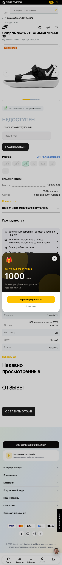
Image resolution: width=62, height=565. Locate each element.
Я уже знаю (31, 306)
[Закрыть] (54, 258)
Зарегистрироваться (31, 299)
